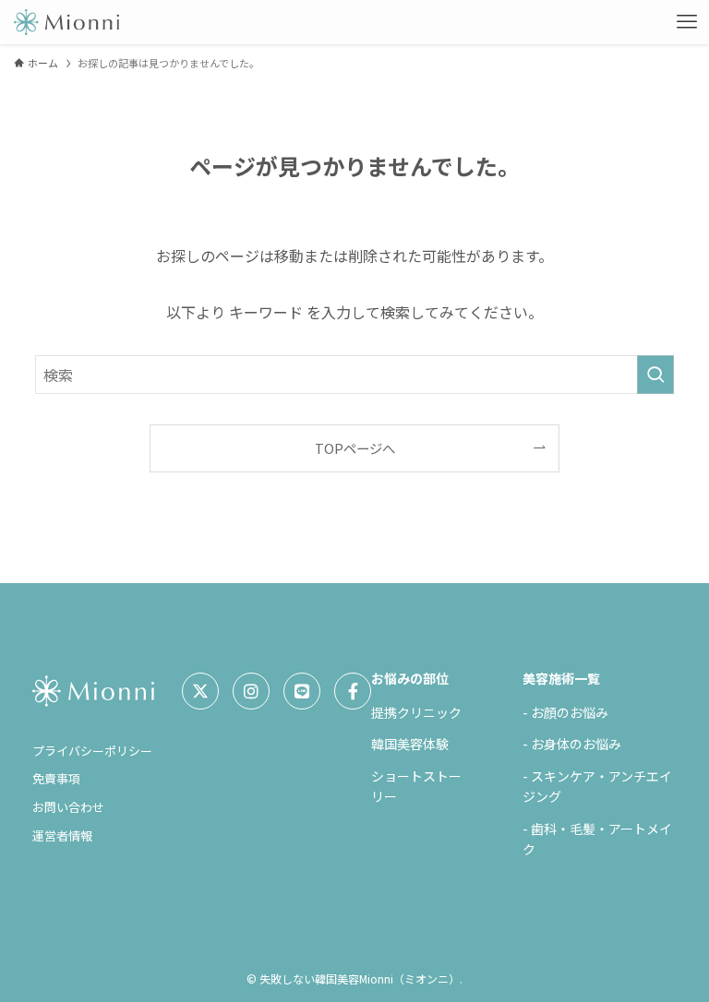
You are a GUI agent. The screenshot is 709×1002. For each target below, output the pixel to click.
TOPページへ (355, 448)
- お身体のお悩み (572, 743)
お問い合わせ (68, 807)
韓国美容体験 (410, 743)
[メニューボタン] (687, 22)
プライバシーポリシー (92, 750)
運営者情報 (62, 835)
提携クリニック (416, 712)
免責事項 (56, 778)
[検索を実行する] (655, 374)
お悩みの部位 (410, 678)
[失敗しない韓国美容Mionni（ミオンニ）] (66, 22)
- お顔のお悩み (565, 712)
